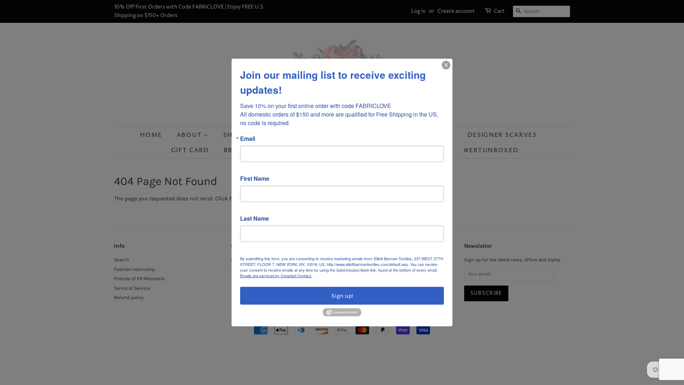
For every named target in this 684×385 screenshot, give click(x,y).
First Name (254, 178)
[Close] (446, 65)
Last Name (254, 218)
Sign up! (342, 295)
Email (247, 139)
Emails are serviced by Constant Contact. (276, 275)
